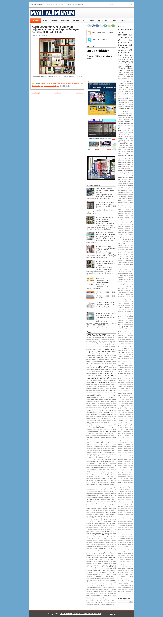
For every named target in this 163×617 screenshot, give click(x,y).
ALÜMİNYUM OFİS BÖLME (93, 375)
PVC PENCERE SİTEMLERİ (126, 397)
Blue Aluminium (97, 407)
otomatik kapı (91, 546)
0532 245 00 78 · (110, 335)
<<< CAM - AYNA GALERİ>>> (55, 4)
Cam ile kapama (107, 416)
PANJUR (76, 21)
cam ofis (100, 418)
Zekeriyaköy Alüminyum (110, 602)
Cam (89, 411)
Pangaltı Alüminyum (101, 550)
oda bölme (126, 525)
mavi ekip (99, 518)
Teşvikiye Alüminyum (103, 589)
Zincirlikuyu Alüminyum (93, 604)
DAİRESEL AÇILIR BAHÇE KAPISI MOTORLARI (125, 254)
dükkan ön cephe (112, 443)
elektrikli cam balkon (104, 444)
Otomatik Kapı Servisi (102, 546)
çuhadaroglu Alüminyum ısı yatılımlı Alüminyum (97, 429)
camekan (101, 424)
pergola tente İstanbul (98, 565)
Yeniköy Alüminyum (91, 602)
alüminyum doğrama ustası (97, 365)
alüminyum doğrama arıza (92, 353)
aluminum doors (100, 337)
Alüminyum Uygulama (91, 394)
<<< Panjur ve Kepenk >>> (75, 4)
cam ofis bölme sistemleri (104, 420)
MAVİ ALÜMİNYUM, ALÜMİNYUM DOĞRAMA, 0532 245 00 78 (80, 614)
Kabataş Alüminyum (104, 491)
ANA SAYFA (35, 21)
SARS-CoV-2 (99, 576)
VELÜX (97, 593)
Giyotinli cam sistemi (108, 471)
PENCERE (54, 21)
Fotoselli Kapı (93, 456)
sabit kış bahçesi (105, 574)
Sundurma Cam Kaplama (92, 584)
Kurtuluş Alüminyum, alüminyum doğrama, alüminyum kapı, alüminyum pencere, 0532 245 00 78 (56, 29)
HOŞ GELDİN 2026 (107, 476)
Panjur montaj (106, 554)
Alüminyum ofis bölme (107, 373)
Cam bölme (106, 412)
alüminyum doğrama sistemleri (94, 361)
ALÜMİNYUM (105, 343)
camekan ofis (110, 424)
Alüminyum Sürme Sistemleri (93, 392)
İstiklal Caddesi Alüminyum (124, 587)
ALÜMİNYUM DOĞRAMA (107, 352)
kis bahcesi (111, 503)
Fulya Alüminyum (90, 463)
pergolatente (97, 567)
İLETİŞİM (122, 21)
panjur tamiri (112, 557)
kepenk (95, 497)
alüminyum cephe (109, 346)
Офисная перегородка (107, 604)
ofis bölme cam (97, 533)
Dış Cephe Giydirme (109, 433)
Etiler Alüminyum (98, 448)
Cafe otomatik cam (111, 409)
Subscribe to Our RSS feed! (102, 32)
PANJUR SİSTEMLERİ (108, 555)
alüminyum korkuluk (110, 369)
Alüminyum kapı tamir (124, 213)
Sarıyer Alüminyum (128, 412)
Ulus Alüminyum (102, 591)
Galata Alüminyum (102, 463)
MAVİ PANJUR (107, 520)
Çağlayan (100, 426)
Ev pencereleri (101, 450)
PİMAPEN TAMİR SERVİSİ (126, 403)
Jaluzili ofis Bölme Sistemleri (125, 324)
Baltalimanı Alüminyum (110, 403)
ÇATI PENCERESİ (100, 428)
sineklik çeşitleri (101, 582)
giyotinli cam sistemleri (92, 473)
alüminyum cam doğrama (97, 346)
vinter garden (128, 565)
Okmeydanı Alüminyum (97, 539)
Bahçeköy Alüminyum (93, 401)
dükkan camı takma (109, 441)
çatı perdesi (111, 428)
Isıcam (111, 478)
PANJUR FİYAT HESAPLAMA (93, 552)
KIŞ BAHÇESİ (102, 21)
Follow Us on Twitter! (100, 39)
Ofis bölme (105, 531)
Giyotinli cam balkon (111, 469)
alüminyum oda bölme (91, 373)
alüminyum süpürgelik (97, 388)
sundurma (110, 582)
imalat (93, 482)
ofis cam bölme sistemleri (105, 537)
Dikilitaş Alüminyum (109, 435)
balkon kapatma (105, 401)
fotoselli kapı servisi (109, 458)
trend (95, 591)
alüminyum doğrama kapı (109, 355)
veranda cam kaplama (124, 561)
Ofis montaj (121, 375)
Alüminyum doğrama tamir (97, 363)
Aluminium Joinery (90, 337)
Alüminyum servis (125, 85)
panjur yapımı (103, 559)
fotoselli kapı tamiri (93, 461)
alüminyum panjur (109, 380)
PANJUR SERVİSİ (96, 555)
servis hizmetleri (110, 578)
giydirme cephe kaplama (124, 493)
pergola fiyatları (98, 561)
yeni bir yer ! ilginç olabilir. (107, 601)
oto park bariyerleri (92, 540)
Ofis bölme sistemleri (101, 535)
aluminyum (104, 341)
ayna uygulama (99, 399)
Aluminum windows (91, 341)
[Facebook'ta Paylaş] (69, 86)
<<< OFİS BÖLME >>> (37, 4)
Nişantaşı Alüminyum (105, 529)
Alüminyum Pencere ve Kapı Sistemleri (96, 386)
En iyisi (107, 446)
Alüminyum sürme (108, 390)
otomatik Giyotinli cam (110, 544)
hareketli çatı (93, 476)
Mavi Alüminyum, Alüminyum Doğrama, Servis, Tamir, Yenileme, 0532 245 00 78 (104, 219)
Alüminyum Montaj (109, 371)
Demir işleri (91, 433)
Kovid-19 (112, 505)
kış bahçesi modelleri (91, 501)
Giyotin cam (111, 467)
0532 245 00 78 (45, 83)
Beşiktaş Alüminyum (105, 405)
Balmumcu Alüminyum (97, 403)
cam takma (104, 422)
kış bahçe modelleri (109, 497)
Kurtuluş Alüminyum (53, 86)
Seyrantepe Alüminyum (91, 580)
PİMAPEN (111, 567)
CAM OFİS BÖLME (91, 420)
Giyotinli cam (102, 469)
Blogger (112, 614)
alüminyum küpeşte (94, 371)
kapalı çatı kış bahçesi (110, 493)
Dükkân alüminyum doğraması (95, 439)
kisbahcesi (88, 505)
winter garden (94, 597)
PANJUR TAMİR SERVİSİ (101, 557)
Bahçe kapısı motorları (110, 399)
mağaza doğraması (124, 176)
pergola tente (121, 546)
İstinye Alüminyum (103, 488)
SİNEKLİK (91, 582)
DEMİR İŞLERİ (99, 433)
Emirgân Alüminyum (98, 446)
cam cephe (126, 473)
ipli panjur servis (102, 482)
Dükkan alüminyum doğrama (109, 437)
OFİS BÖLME (65, 21)
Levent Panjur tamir (97, 510)
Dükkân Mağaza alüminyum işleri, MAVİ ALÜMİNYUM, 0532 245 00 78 (105, 190)
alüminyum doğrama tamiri (124, 456)
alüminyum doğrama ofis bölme (98, 357)
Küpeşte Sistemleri (109, 506)
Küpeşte (100, 506)
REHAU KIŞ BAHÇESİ (108, 572)
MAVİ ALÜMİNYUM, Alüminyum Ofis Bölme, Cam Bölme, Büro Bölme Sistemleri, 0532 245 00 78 (105, 316)
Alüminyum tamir (108, 392)
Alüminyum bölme (99, 345)
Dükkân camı (121, 271)
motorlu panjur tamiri (91, 527)
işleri (99, 490)
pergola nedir (107, 561)
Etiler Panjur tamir (91, 450)
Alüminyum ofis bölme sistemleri (101, 376)
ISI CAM (105, 478)
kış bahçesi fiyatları (109, 499)
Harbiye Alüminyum (111, 474)
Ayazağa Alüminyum (103, 397)
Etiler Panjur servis (109, 448)
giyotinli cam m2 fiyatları (94, 471)
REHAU (97, 572)
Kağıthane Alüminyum (98, 493)
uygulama (90, 593)
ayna (112, 397)
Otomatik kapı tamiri (126, 384)
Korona (105, 505)
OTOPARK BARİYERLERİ (124, 373)
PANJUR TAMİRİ (93, 559)
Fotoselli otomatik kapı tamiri (107, 461)
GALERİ (113, 21)
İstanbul (100, 484)
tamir (95, 585)
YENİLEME (100, 602)
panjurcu (112, 559)
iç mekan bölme (123, 504)
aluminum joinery (110, 337)
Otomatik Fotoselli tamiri (97, 544)
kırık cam (101, 497)
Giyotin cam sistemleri (91, 469)
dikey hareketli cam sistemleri (94, 435)
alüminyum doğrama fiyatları (93, 355)
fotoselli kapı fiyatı (104, 456)
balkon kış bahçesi (128, 469)
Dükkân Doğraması (101, 443)
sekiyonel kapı (109, 576)
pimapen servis (90, 569)
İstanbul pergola (105, 486)
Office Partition (95, 531)
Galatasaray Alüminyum (124, 305)
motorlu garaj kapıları (100, 523)
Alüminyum (96, 343)
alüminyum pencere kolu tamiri (125, 465)
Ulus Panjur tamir (112, 591)
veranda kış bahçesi (97, 595)
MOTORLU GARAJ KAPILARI (125, 358)
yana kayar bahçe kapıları (105, 597)
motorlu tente (112, 527)
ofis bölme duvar (108, 533)
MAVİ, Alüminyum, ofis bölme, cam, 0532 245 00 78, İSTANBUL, (106, 233)
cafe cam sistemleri (99, 409)
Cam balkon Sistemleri (108, 411)
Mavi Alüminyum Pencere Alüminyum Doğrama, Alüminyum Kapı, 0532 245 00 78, (106, 248)
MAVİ (87, 516)
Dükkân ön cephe (92, 444)
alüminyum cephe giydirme (93, 349)
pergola (88, 561)
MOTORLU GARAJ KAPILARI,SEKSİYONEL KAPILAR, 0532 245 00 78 (103, 280)
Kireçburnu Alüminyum (99, 503)
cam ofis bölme (109, 418)
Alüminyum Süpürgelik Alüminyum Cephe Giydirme (125, 202)
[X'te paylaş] (67, 86)
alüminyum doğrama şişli (124, 459)
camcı (94, 424)
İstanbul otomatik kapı (92, 486)
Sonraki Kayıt (36, 93)
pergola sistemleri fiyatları (124, 544)
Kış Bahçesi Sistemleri (105, 501)
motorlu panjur (97, 525)
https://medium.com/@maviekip (93, 478)
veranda (104, 593)
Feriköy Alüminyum (91, 454)
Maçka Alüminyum (109, 510)
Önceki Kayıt (79, 93)
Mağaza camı (105, 512)
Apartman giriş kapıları (107, 396)
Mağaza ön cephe (99, 514)
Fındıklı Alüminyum (102, 454)
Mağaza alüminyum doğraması (93, 512)
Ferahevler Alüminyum (91, 452)
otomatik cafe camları (104, 540)
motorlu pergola (102, 527)
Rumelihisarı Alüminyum (92, 574)
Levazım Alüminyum (91, 508)
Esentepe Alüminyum (123, 281)
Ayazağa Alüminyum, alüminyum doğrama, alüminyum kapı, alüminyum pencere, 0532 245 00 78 (106, 205)
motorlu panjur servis (108, 525)
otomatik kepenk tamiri (100, 548)
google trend (104, 473)
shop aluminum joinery (104, 580)
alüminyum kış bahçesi (97, 369)
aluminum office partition (92, 339)
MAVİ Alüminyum (107, 516)
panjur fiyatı (105, 552)
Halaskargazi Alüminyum (99, 474)
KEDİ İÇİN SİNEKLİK (123, 326)
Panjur (111, 550)
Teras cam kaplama (91, 587)
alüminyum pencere (42, 86)
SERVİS (102, 578)
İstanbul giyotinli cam (109, 484)
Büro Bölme (106, 407)
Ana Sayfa (58, 93)
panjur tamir (89, 557)
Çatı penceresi (90, 428)
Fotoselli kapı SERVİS (98, 458)
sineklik (113, 580)
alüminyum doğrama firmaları (107, 353)
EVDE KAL (111, 450)
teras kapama (102, 587)
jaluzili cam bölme (106, 490)
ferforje (101, 452)
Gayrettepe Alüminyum (100, 465)
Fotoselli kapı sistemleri (91, 459)
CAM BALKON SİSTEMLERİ (93, 412)
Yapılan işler (96, 601)
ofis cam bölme (92, 537)
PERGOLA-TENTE (88, 21)
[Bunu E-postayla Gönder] (61, 86)
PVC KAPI (95, 570)
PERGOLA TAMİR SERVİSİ (103, 563)
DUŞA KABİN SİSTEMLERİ (93, 437)
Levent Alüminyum (102, 508)
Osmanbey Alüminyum (110, 539)
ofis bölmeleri (113, 535)
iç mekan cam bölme (100, 480)
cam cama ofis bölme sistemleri (103, 414)
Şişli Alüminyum (106, 584)
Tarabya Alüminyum (109, 585)
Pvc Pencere (102, 570)
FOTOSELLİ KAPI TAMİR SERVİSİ (107, 459)
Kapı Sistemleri (92, 495)
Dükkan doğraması (90, 443)
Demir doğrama (111, 431)
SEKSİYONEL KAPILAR (92, 578)
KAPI (45, 21)
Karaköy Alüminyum (103, 495)
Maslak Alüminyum (109, 514)
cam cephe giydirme (96, 416)
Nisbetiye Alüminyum (93, 529)
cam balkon (97, 411)
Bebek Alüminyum (92, 405)
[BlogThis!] (64, 86)
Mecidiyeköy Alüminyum (97, 521)
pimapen (104, 567)
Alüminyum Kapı (66, 83)
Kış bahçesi (90, 499)
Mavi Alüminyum (95, 516)
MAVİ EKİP (108, 518)
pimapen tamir (101, 569)
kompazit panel (97, 505)
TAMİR (100, 585)
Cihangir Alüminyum (91, 426)
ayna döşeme (90, 399)
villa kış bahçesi (107, 595)
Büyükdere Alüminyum (125, 238)
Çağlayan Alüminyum (109, 426)
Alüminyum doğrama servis (106, 359)
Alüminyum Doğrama (56, 83)
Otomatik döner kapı (99, 542)
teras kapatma (111, 587)
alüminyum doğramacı (111, 365)
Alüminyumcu (104, 394)
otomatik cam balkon (128, 535)
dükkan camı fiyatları (96, 441)
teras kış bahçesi (90, 589)
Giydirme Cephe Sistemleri (99, 467)
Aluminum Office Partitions (107, 339)
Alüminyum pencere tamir (107, 384)
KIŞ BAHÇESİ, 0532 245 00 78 (105, 302)
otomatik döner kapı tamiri (126, 536)
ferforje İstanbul (110, 452)
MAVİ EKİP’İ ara (97, 520)
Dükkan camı (107, 439)
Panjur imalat (97, 554)
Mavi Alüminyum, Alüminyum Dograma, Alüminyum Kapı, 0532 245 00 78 (106, 263)
